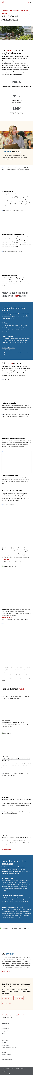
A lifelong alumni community (10, 475)
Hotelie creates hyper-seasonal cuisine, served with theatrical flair (16, 760)
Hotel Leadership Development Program (11, 882)
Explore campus (5, 971)
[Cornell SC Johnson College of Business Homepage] (16, 1015)
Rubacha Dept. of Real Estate (8, 1048)
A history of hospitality (8, 336)
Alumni (3, 1026)
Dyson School (5, 1040)
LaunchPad (4, 1062)
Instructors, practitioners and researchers (13, 438)
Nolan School (4, 1043)
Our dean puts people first (9, 403)
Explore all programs (6, 1003)
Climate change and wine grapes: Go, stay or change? (16, 837)
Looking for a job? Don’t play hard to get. (13, 722)
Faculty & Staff (5, 1031)
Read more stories (6, 850)
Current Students (5, 1028)
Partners (3, 1033)
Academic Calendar (6, 1054)
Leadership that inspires (8, 348)
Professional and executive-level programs (13, 234)
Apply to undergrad (6, 998)
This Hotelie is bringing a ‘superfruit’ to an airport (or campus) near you (16, 800)
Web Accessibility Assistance (8, 1073)
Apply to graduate (18, 998)
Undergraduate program (8, 191)
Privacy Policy (5, 1071)
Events (3, 1057)
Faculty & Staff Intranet (7, 1059)
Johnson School (5, 1045)
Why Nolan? (5, 323)
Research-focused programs (9, 275)
